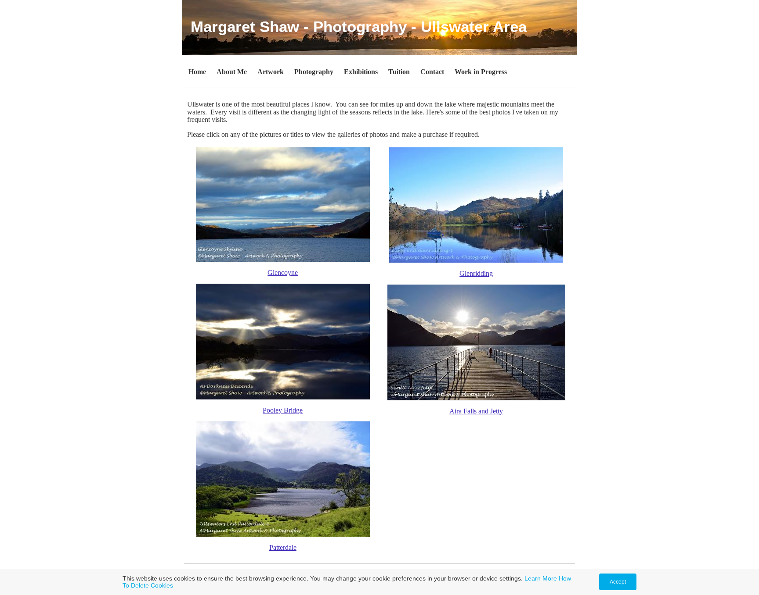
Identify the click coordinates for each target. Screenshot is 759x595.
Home (197, 71)
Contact (432, 71)
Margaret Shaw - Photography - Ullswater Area (359, 26)
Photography (313, 71)
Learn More (540, 578)
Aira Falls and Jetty (476, 411)
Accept (618, 582)
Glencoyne (282, 272)
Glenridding (476, 273)
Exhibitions (361, 71)
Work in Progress (481, 71)
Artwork (270, 71)
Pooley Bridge (283, 410)
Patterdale (282, 547)
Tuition (399, 71)
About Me (232, 71)
